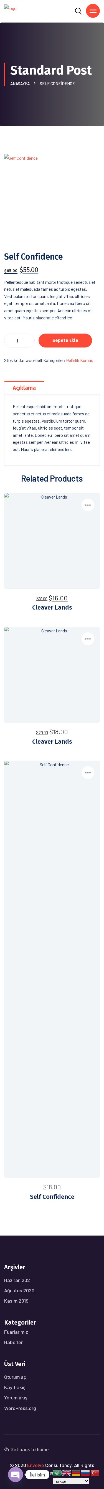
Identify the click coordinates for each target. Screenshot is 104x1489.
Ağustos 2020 (19, 1290)
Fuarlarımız (16, 1332)
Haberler (13, 1342)
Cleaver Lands (52, 607)
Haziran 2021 (18, 1280)
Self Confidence (52, 1196)
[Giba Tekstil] (10, 10)
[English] (67, 1472)
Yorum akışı (16, 1397)
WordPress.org (20, 1408)
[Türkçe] (95, 1472)
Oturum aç (15, 1377)
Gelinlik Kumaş (79, 360)
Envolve (35, 1465)
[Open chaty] (15, 1474)
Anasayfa (20, 83)
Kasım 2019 (16, 1301)
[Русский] (85, 1472)
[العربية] (57, 1472)
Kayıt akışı (15, 1387)
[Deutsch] (76, 1472)
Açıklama (24, 387)
